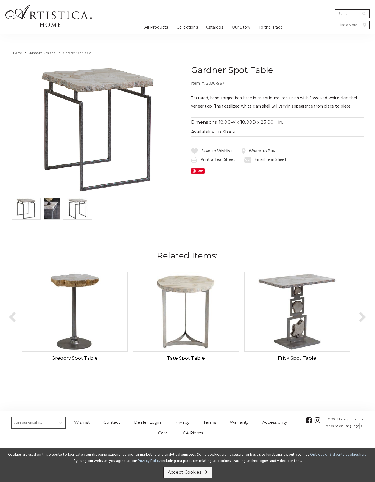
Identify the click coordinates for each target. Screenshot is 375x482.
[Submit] (364, 13)
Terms (209, 422)
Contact (111, 422)
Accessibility (274, 422)
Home (17, 53)
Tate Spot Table (186, 358)
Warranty (239, 422)
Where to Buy (262, 151)
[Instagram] (317, 420)
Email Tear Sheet (270, 159)
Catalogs (214, 27)
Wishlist (82, 422)
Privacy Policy (149, 461)
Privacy (182, 422)
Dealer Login (147, 422)
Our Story (241, 27)
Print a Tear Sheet (218, 159)
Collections (187, 27)
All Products (156, 27)
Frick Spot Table (297, 358)
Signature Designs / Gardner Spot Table (59, 53)
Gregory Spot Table (75, 358)
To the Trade (271, 27)
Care (163, 433)
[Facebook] (309, 420)
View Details (72, 311)
